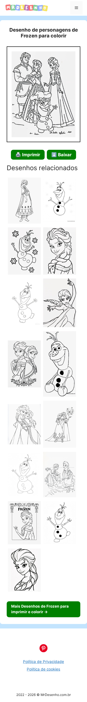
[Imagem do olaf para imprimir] (24, 303)
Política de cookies (43, 669)
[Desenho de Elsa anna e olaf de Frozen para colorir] (59, 475)
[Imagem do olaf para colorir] (59, 201)
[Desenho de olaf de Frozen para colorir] (59, 364)
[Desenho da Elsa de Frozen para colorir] (59, 251)
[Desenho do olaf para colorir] (24, 475)
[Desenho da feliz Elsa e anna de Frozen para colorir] (59, 425)
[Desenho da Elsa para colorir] (24, 523)
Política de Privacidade (43, 661)
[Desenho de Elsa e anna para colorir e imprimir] (24, 364)
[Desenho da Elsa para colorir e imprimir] (24, 570)
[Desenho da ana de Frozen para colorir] (24, 201)
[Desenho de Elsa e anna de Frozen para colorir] (24, 425)
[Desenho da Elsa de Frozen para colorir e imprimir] (59, 303)
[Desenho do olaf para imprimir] (59, 523)
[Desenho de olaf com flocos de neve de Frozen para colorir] (24, 251)
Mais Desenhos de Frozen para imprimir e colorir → (40, 609)
